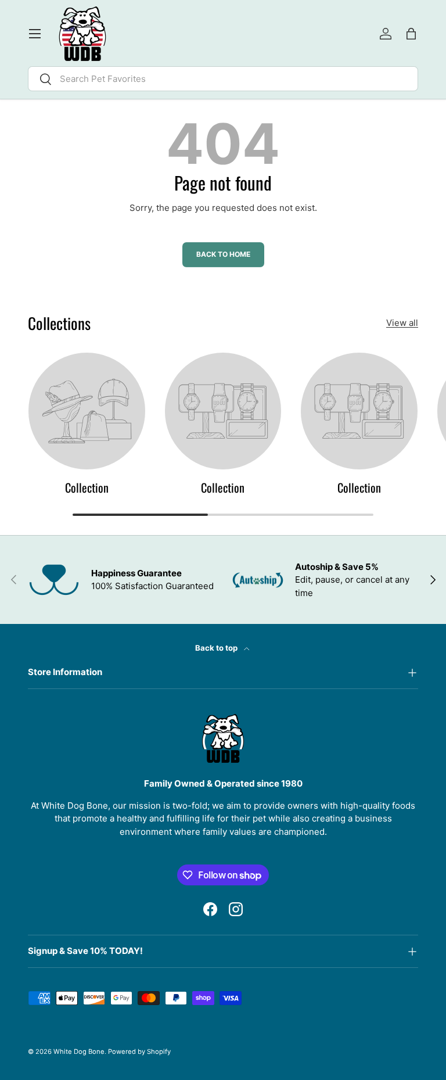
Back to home (223, 254)
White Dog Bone (79, 1051)
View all (402, 322)
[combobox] (223, 79)
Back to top (217, 647)
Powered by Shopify (139, 1051)
